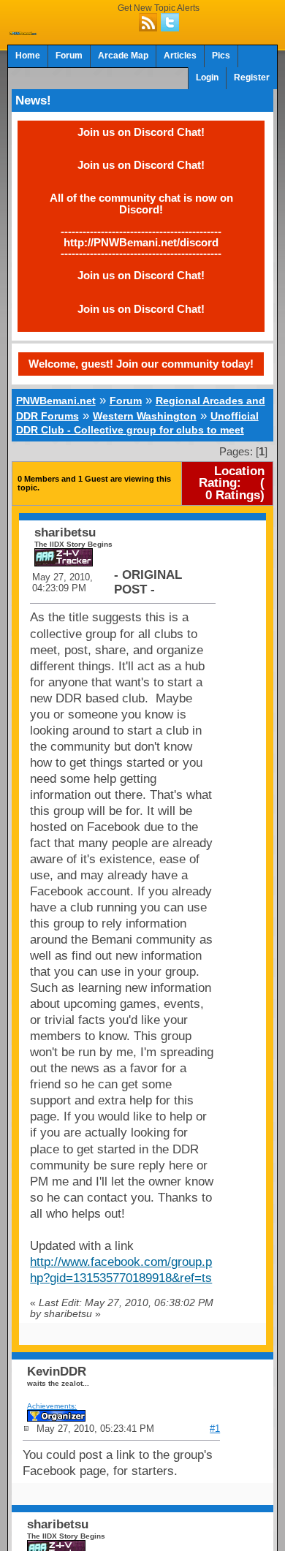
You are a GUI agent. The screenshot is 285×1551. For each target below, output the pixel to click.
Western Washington (145, 416)
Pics (221, 55)
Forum (69, 55)
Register (252, 77)
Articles (180, 55)
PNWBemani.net (56, 400)
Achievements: (52, 1406)
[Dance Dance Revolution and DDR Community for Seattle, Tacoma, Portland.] (23, 30)
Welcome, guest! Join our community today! (141, 363)
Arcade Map (123, 55)
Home (27, 55)
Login (207, 77)
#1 (215, 1428)
